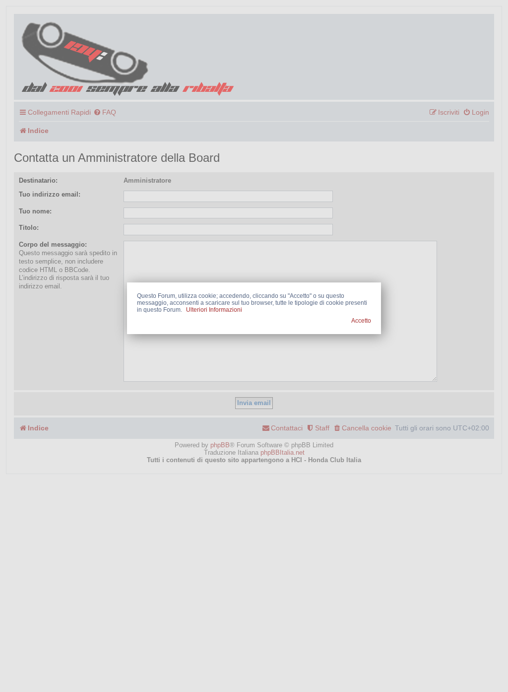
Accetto (361, 320)
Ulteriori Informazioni (214, 309)
